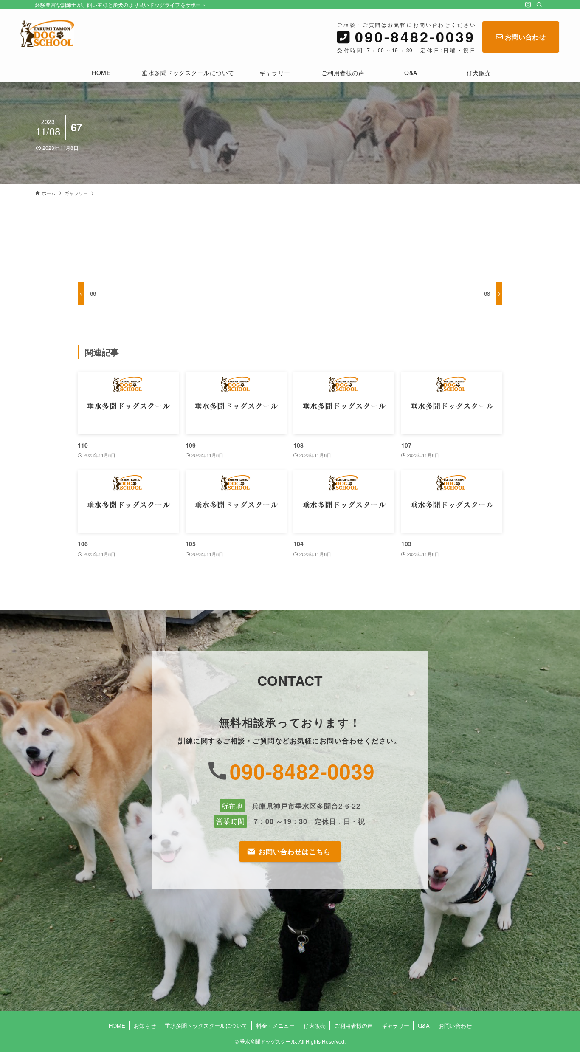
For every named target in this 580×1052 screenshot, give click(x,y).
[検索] (539, 4)
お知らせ (145, 1025)
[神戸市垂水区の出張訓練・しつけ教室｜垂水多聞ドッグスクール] (47, 33)
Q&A (424, 1025)
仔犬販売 (315, 1025)
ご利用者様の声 (353, 1025)
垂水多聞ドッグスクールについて (206, 1025)
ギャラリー (395, 1025)
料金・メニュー (275, 1025)
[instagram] (528, 4)
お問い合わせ (525, 37)
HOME (117, 1025)
